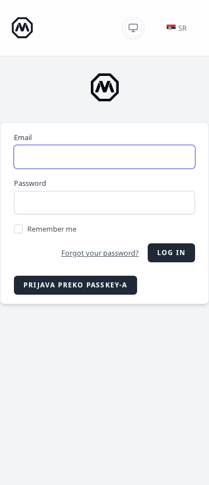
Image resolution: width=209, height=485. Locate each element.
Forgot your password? (100, 253)
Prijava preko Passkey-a (75, 285)
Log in (171, 252)
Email (23, 137)
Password (30, 183)
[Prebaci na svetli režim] (133, 28)
